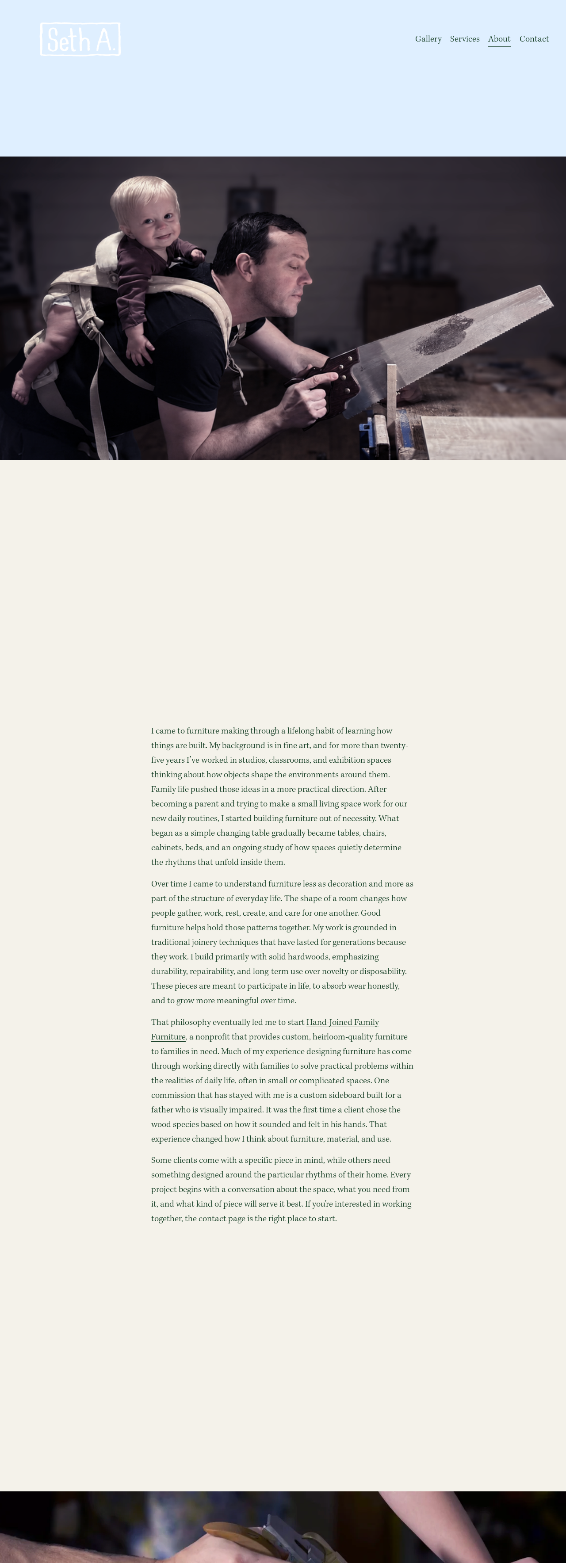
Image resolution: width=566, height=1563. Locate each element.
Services (465, 39)
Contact (534, 39)
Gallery (428, 39)
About (499, 39)
